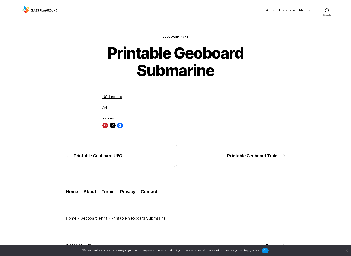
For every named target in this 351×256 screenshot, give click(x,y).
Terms (108, 191)
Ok (265, 250)
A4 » (106, 107)
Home (72, 191)
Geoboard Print (175, 36)
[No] (346, 250)
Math (303, 10)
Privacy (127, 191)
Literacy (285, 10)
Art (268, 10)
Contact (149, 191)
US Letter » (112, 97)
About (90, 191)
